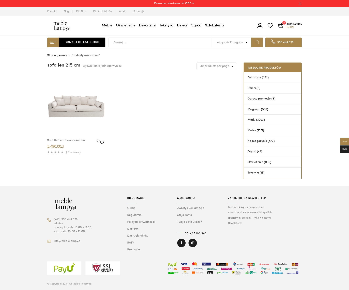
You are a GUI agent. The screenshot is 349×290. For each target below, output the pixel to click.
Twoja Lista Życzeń (189, 222)
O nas (131, 208)
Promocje (138, 11)
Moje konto (184, 215)
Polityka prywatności (141, 222)
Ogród (196, 25)
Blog (66, 11)
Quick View (72, 128)
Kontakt (51, 11)
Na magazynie (257, 141)
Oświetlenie (125, 25)
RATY (130, 242)
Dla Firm (81, 11)
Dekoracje (147, 25)
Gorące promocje (259, 98)
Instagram (192, 245)
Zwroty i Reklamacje (190, 208)
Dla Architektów (102, 11)
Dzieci (182, 25)
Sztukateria (214, 25)
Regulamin (134, 215)
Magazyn (254, 109)
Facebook (181, 245)
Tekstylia (166, 25)
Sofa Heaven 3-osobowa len (66, 140)
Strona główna (57, 55)
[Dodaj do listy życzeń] (101, 141)
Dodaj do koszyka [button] (83, 129)
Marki (122, 11)
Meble (107, 25)
